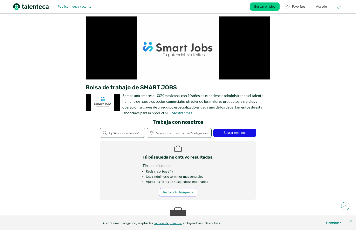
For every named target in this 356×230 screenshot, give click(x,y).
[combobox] (179, 133)
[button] (339, 6)
